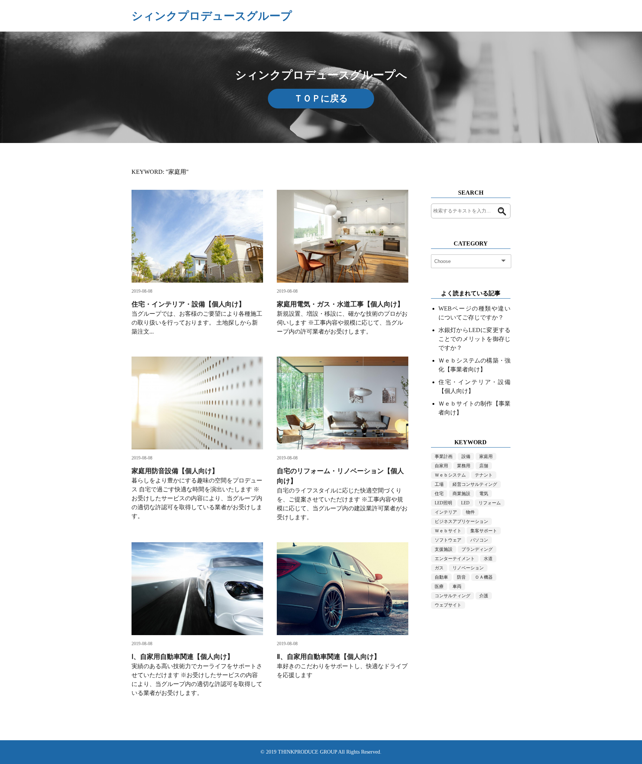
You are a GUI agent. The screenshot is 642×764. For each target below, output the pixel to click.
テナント (484, 475)
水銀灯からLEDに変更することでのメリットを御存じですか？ (474, 339)
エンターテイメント (455, 558)
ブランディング (477, 549)
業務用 (463, 465)
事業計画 (444, 456)
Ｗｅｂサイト (448, 530)
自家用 (441, 465)
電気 (483, 493)
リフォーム (490, 502)
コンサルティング (452, 595)
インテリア (446, 512)
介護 (483, 595)
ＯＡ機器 (484, 577)
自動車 (441, 577)
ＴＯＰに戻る (321, 98)
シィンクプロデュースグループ (212, 16)
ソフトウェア (448, 540)
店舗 (483, 465)
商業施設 (461, 493)
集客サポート (483, 530)
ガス (439, 567)
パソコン (479, 540)
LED (465, 502)
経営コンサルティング (475, 484)
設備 (465, 456)
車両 (457, 586)
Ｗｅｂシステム (450, 475)
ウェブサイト (448, 605)
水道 (488, 558)
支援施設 (444, 549)
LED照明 (443, 502)
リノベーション (468, 567)
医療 (439, 586)
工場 (439, 484)
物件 (470, 512)
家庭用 (486, 456)
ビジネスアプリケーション (461, 521)
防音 (461, 577)
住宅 (439, 493)
